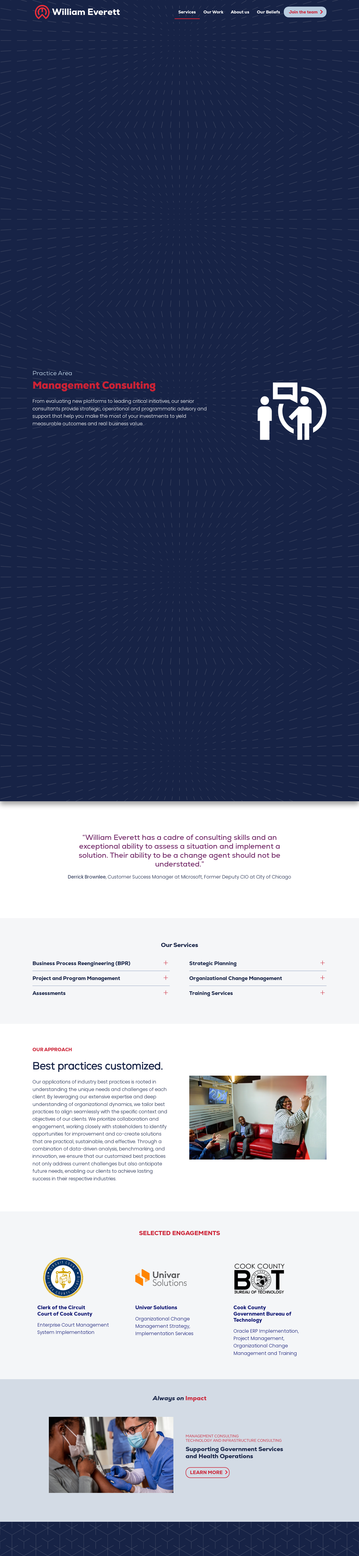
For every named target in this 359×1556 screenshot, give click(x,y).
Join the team (303, 12)
